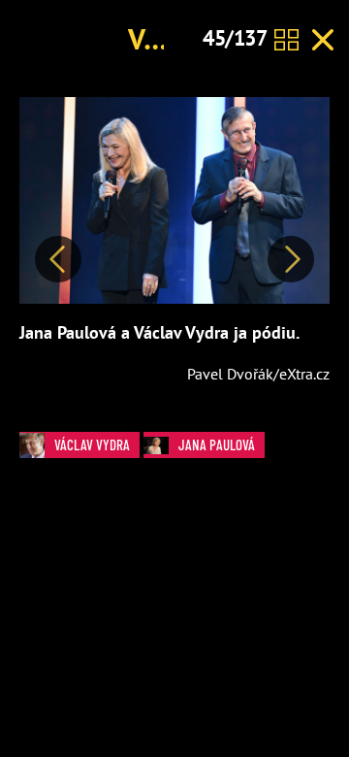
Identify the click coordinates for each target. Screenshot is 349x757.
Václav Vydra (92, 444)
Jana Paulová (216, 444)
